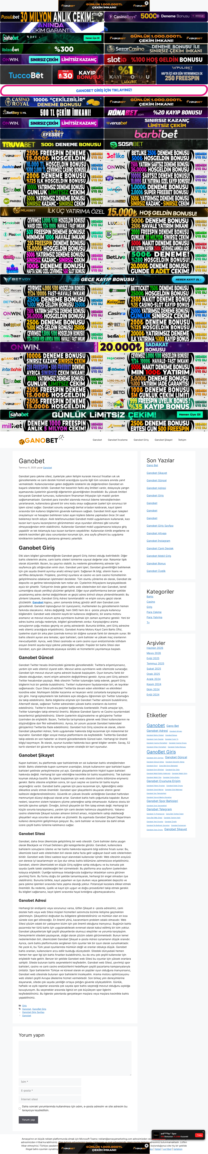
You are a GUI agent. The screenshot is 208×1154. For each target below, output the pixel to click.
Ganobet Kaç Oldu (173, 770)
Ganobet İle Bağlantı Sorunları (158, 825)
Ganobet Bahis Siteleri (155, 735)
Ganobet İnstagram (158, 540)
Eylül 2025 (153, 658)
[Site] (52, 155)
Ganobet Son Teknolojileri (156, 793)
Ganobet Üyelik (156, 571)
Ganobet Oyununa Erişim (164, 781)
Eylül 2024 (153, 694)
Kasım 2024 (154, 684)
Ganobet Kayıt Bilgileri (155, 770)
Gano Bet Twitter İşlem (174, 814)
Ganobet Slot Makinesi (173, 790)
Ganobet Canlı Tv (171, 739)
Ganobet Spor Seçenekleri (157, 806)
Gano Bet (152, 465)
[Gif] (104, 212)
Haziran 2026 (155, 647)
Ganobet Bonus (156, 563)
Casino (151, 601)
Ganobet (97, 439)
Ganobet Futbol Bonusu (177, 747)
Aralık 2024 (154, 679)
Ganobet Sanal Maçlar (155, 790)
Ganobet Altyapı (156, 533)
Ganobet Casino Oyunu (178, 743)
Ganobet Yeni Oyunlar (155, 822)
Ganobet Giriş (141, 439)
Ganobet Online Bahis (171, 777)
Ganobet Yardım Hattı (172, 818)
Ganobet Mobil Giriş (159, 555)
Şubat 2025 (154, 668)
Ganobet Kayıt (152, 766)
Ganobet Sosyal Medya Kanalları (159, 797)
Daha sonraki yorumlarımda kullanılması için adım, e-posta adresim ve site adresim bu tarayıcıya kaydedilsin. (74, 1108)
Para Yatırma (154, 617)
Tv (148, 622)
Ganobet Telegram (159, 809)
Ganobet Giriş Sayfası (33, 1012)
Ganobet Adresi (156, 488)
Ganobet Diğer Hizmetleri (156, 747)
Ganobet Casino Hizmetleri (157, 743)
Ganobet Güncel (157, 480)
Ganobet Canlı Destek (160, 548)
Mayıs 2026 (154, 653)
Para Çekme (154, 612)
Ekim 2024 (153, 689)
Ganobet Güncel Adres (155, 762)
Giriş (24, 1005)
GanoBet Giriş (39, 1009)
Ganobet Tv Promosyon (155, 814)
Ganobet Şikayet (163, 439)
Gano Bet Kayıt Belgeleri (168, 766)
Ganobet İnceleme (118, 439)
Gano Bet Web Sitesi (154, 818)
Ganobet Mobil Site (154, 777)
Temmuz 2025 (155, 663)
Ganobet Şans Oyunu (155, 830)
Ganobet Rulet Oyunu (174, 786)
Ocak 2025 (153, 673)
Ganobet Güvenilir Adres (175, 762)
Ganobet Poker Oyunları (156, 786)
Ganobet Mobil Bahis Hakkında (158, 773)
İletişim (182, 439)
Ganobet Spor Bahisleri (162, 801)
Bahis (150, 596)
